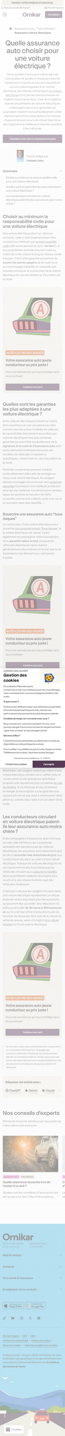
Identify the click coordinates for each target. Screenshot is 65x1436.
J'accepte (48, 764)
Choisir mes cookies (16, 764)
